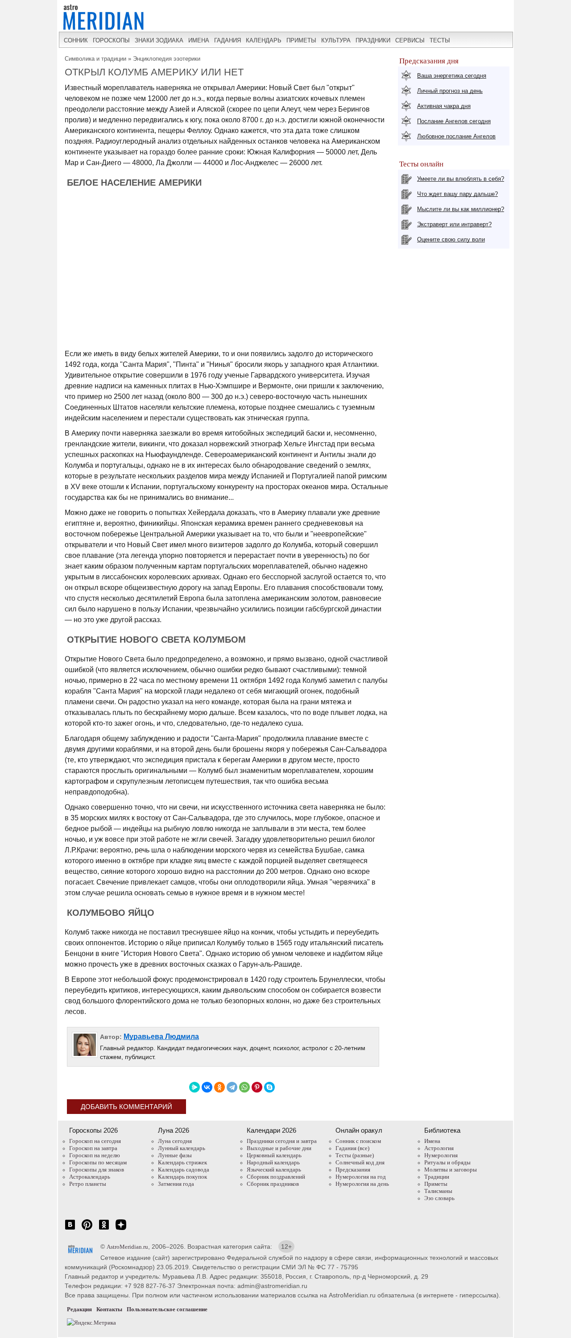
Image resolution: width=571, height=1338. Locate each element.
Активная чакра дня (444, 106)
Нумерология (441, 1155)
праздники (373, 40)
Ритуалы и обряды (447, 1162)
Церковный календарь (274, 1155)
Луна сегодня (175, 1141)
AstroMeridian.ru (127, 1246)
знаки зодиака (159, 40)
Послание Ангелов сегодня (454, 121)
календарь (263, 40)
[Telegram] (232, 1087)
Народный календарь (273, 1162)
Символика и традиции (95, 58)
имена (198, 40)
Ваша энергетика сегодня (451, 75)
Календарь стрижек (182, 1162)
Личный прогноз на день (450, 90)
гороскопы (111, 40)
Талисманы (438, 1191)
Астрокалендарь (89, 1176)
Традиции (436, 1176)
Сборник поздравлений (276, 1176)
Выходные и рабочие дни (279, 1148)
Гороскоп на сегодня (95, 1141)
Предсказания (352, 1169)
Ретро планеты (87, 1183)
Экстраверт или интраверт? (454, 224)
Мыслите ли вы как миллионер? (460, 209)
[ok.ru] (104, 1229)
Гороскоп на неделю (94, 1155)
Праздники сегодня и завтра (282, 1141)
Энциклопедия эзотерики (166, 58)
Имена (432, 1141)
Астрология (439, 1148)
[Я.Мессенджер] (194, 1087)
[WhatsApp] (244, 1087)
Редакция (79, 1309)
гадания (227, 40)
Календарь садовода (183, 1169)
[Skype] (269, 1087)
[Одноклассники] (219, 1087)
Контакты (109, 1309)
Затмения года (176, 1183)
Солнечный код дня (360, 1162)
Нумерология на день (362, 1183)
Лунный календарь (181, 1148)
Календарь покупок (182, 1176)
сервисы (410, 40)
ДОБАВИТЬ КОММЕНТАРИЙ (126, 1106)
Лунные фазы (175, 1155)
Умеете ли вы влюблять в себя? (460, 178)
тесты (440, 40)
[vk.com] (70, 1229)
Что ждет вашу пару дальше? (457, 194)
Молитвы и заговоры (450, 1169)
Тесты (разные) (354, 1155)
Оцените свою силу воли (451, 239)
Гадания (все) (352, 1148)
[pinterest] (87, 1229)
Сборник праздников (273, 1183)
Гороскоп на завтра (93, 1148)
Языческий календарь (274, 1169)
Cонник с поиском (358, 1141)
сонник (76, 40)
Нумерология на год (360, 1176)
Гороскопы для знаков (96, 1169)
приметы (301, 40)
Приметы (435, 1183)
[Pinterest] (257, 1087)
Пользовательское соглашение (167, 1309)
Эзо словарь (439, 1198)
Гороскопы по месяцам (98, 1162)
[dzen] (121, 1229)
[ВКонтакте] (207, 1087)
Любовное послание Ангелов (456, 136)
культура (336, 40)
